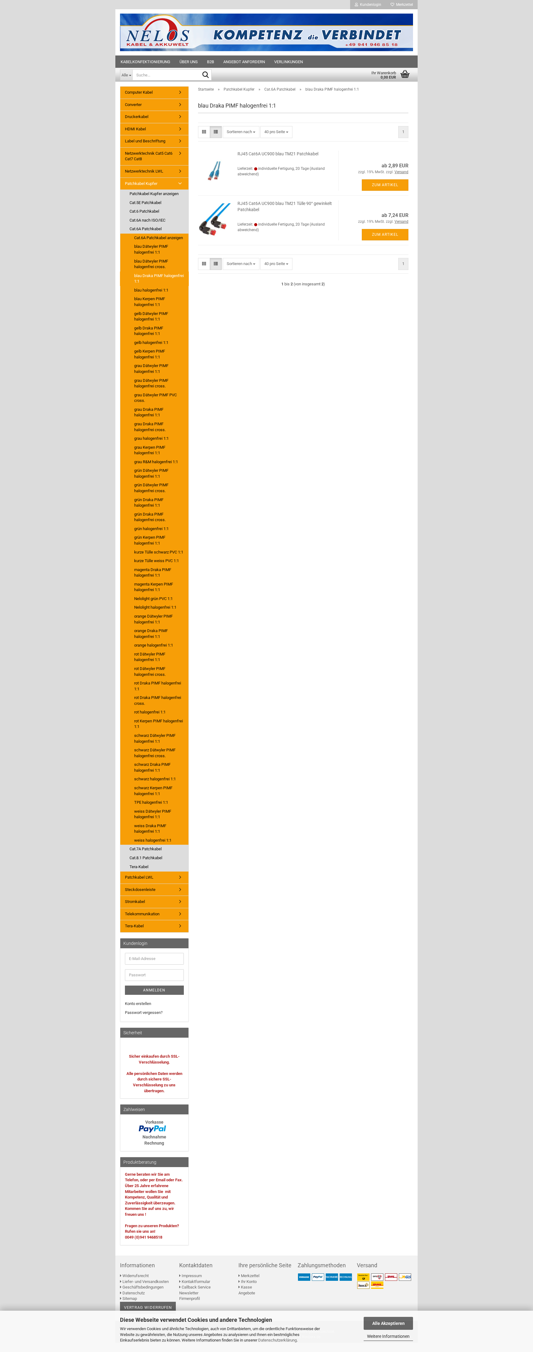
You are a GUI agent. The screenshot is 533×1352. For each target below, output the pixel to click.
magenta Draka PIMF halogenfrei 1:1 (152, 572)
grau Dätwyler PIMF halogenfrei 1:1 (151, 368)
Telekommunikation (142, 914)
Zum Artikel (385, 185)
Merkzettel (403, 4)
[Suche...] (206, 75)
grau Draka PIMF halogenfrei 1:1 (148, 412)
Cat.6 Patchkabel (144, 211)
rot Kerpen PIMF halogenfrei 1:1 (158, 724)
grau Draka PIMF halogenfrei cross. (150, 427)
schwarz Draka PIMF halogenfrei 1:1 (152, 767)
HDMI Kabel (135, 129)
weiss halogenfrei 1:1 (152, 840)
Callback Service (196, 1287)
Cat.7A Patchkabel (146, 849)
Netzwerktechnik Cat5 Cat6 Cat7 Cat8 (148, 156)
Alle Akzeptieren (388, 1323)
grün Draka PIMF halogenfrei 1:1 (148, 502)
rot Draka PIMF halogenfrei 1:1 (157, 686)
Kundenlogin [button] (369, 4)
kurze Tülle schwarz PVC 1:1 (158, 552)
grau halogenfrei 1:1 (151, 438)
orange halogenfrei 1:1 (153, 645)
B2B (210, 61)
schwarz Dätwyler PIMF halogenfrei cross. (155, 753)
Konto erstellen (138, 1003)
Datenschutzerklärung (277, 1340)
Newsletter (188, 1293)
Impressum (191, 1275)
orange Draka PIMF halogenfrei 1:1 (151, 633)
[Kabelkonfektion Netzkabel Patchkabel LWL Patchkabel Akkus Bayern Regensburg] (266, 32)
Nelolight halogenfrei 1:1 (155, 607)
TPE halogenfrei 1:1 (151, 802)
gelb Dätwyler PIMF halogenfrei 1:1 (151, 316)
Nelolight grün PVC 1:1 (153, 598)
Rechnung (154, 1143)
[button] (204, 132)
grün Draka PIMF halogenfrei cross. (150, 517)
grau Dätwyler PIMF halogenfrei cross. (151, 383)
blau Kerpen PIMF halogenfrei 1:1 (149, 301)
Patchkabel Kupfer (141, 183)
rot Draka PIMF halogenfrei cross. (157, 700)
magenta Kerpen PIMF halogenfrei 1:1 (153, 587)
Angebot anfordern (244, 61)
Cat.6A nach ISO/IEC (147, 220)
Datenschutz (133, 1293)
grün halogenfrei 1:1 (151, 528)
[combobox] (241, 132)
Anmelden (154, 990)
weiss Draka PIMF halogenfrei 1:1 (150, 828)
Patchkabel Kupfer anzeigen (154, 193)
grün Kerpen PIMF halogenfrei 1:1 (149, 540)
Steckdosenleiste (140, 889)
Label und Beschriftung (145, 141)
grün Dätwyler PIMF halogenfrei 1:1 (151, 473)
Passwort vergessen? (144, 1012)
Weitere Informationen (388, 1336)
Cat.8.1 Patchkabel (146, 858)
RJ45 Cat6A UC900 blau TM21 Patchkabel (278, 153)
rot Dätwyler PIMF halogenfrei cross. (150, 671)
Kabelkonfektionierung (145, 61)
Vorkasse (154, 1122)
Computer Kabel (139, 92)
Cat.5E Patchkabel (145, 202)
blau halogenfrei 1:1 (151, 290)
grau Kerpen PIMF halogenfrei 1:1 (149, 450)
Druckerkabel (136, 116)
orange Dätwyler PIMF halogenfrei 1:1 (153, 619)
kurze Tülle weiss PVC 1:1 (156, 560)
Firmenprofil (189, 1298)
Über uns (189, 61)
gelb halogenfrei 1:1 (151, 342)
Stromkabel (135, 901)
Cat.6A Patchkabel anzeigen (158, 237)
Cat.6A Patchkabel (146, 229)
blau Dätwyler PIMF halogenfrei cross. (151, 264)
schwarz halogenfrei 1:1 (155, 779)
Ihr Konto (248, 1281)
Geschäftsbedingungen (142, 1287)
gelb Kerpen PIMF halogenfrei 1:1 (149, 354)
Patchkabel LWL (139, 877)
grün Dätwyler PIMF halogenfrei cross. (151, 488)
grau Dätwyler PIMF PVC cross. (155, 398)
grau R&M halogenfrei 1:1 (156, 462)
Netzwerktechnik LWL (144, 171)
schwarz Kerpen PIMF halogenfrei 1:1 (153, 791)
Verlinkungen (288, 61)
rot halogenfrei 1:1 (150, 712)
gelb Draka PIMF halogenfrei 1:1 (148, 331)
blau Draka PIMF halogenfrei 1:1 (159, 278)
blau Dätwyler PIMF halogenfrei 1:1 (151, 249)
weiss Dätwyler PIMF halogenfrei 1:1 (152, 814)
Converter (133, 104)
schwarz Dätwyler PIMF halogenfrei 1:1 (155, 738)
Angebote (246, 1293)
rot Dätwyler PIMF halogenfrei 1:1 (149, 657)
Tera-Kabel (139, 866)
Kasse (246, 1287)
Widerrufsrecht (135, 1275)
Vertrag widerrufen (148, 1307)
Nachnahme (154, 1136)
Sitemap (129, 1298)
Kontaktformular (195, 1281)
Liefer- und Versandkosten (145, 1281)
